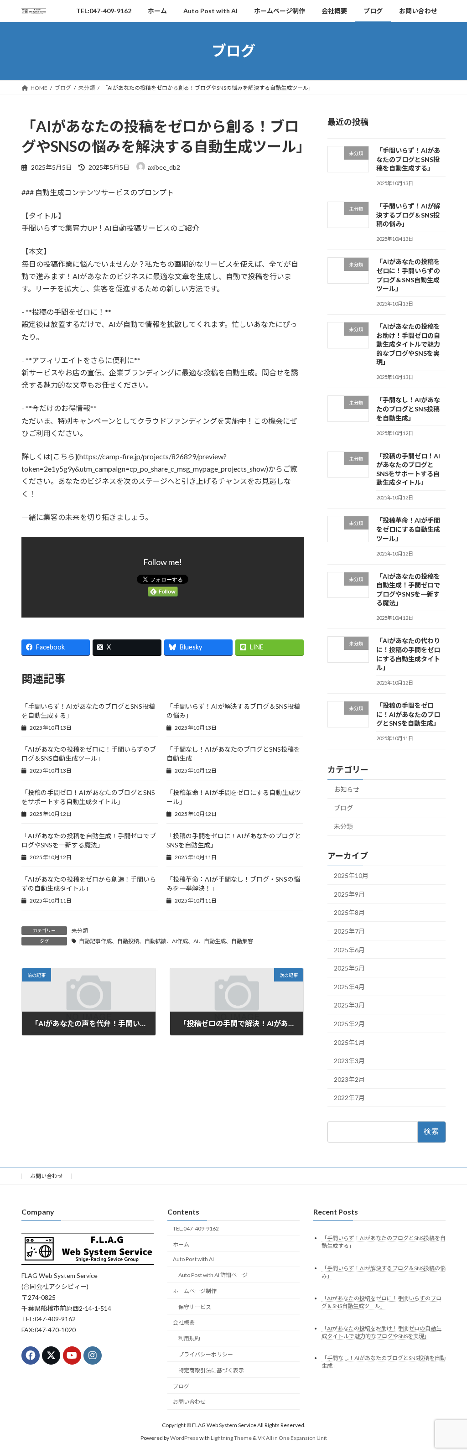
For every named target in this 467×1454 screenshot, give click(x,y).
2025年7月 (349, 931)
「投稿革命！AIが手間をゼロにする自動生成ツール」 (408, 529)
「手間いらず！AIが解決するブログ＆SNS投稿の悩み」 (408, 215)
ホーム (181, 1244)
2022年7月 (349, 1097)
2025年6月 (349, 949)
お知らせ (346, 789)
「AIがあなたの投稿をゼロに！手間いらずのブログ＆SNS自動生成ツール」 (381, 1302)
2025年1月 (349, 1042)
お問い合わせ (46, 1176)
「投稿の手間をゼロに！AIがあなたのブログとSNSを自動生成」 (408, 714)
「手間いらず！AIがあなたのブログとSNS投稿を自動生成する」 (408, 159)
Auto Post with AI (193, 1259)
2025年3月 (349, 1005)
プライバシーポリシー (205, 1354)
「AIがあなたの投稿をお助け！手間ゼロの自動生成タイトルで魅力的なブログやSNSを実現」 (408, 344)
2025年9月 (349, 894)
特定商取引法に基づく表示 (211, 1370)
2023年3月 (349, 1061)
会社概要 (184, 1322)
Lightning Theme (231, 1438)
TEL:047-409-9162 (196, 1228)
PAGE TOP (447, 1401)
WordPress (184, 1438)
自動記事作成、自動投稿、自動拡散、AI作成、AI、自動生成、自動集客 (166, 941)
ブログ (343, 807)
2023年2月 (349, 1079)
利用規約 (189, 1338)
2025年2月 (349, 1024)
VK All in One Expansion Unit (292, 1438)
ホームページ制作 (195, 1291)
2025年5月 (349, 968)
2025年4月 (349, 986)
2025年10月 (351, 875)
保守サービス (194, 1306)
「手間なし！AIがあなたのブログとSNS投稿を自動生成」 (408, 408)
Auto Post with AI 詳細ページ (213, 1275)
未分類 (80, 930)
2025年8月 (349, 912)
